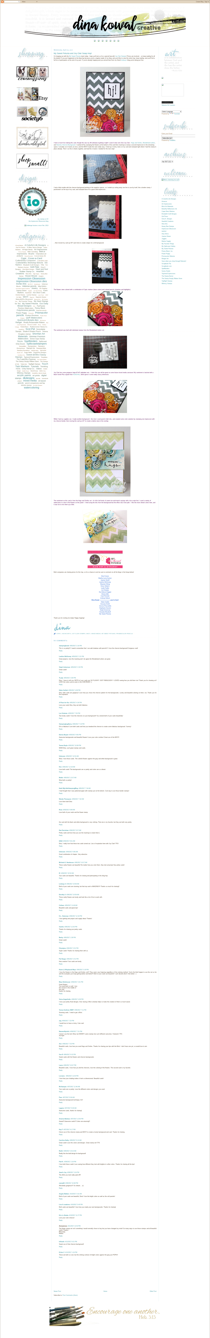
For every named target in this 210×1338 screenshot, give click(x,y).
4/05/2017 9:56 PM (75, 735)
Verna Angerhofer (65, 999)
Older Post (153, 1291)
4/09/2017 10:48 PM (71, 1183)
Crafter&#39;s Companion (25, 260)
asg (60, 1021)
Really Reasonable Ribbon (34, 322)
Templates (44, 357)
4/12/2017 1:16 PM (71, 1252)
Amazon (164, 201)
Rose (60, 810)
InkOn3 (164, 231)
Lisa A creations (64, 1204)
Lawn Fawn (41, 295)
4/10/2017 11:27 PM (75, 1215)
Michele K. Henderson (66, 862)
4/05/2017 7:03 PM (74, 713)
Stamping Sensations (23, 350)
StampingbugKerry (65, 724)
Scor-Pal (30, 329)
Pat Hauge (62, 959)
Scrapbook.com (167, 266)
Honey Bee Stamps (168, 226)
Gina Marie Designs (28, 269)
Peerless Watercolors (25, 308)
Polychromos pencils (26, 310)
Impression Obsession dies (31, 281)
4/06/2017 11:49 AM (71, 905)
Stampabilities (22, 346)
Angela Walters (64, 1194)
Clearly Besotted (28, 256)
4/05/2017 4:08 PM (74, 690)
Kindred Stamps (20, 295)
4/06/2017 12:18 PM (75, 916)
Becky (61, 937)
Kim (60, 767)
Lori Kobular (63, 713)
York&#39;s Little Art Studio (39, 373)
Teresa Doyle (63, 745)
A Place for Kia (64, 702)
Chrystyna (62, 948)
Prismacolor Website (168, 256)
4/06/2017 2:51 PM (72, 959)
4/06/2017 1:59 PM (70, 937)
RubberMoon (24, 327)
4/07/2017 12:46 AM (73, 1086)
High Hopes (36, 273)
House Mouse (31, 276)
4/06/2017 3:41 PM (77, 982)
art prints (36, 375)
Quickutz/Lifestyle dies (27, 320)
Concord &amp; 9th (40, 256)
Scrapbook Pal (166, 263)
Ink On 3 (30, 284)
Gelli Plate (34, 267)
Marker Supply (166, 241)
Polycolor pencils (41, 310)
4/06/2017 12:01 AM (72, 756)
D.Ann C (62, 1252)
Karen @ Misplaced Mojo (67, 969)
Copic (23, 258)
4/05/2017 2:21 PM (78, 656)
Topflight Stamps (34, 364)
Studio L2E (20, 352)
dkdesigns (28, 378)
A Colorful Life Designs (35, 245)
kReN (60, 841)
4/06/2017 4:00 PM (77, 999)
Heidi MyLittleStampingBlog (68, 788)
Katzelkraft (28, 293)
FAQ (42, 265)
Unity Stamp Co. (28, 369)
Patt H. (61, 1161)
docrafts (38, 378)
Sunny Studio (166, 271)
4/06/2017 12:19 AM (68, 767)
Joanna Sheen (21, 290)
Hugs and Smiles (136, 143)
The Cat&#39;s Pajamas (26, 359)
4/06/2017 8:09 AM (69, 810)
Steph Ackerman (64, 667)
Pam (60, 1097)
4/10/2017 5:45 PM (77, 1204)
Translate (177, 114)
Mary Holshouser (64, 982)
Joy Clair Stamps (37, 290)
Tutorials (35, 366)
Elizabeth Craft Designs (31, 265)
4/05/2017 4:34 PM (76, 702)
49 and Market (19, 245)
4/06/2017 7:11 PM (80, 1010)
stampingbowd (64, 646)
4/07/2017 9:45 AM (70, 1108)
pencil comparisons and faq (35, 383)
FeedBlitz (173, 140)
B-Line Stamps (22, 251)
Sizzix (20, 341)
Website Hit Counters (168, 105)
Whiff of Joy (42, 371)
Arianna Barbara (64, 1119)
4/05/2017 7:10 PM (78, 724)
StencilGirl (43, 350)
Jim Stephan (43, 288)
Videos (39, 369)
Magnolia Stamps (41, 297)
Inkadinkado (37, 284)
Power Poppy (21, 313)
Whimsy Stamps (23, 373)
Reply (61, 651)
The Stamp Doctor (167, 276)
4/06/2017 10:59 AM (72, 884)
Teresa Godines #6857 (66, 1010)
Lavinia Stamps (32, 295)
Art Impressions (40, 249)
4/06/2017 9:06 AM (72, 852)
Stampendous (32, 346)
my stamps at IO (43, 219)
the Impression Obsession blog (38, 221)
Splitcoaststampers (37, 343)
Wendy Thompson (65, 799)
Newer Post (57, 1291)
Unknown (62, 756)
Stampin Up (30, 348)
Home (105, 1291)
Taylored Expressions (31, 357)
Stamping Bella (41, 348)
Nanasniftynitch (64, 1031)
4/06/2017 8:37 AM (75, 830)
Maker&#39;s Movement (24, 299)
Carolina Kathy (64, 1140)
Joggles (30, 290)
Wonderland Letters (149, 143)
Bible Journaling (33, 252)
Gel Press (165, 216)
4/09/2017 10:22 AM (70, 1151)
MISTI (25, 297)
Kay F (61, 1129)
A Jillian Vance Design (34, 247)
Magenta (32, 297)
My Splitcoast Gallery (168, 246)
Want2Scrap (34, 371)
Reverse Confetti (31, 324)
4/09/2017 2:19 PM (70, 1161)
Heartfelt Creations (167, 221)
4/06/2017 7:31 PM (76, 1031)
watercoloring (31, 387)
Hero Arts (29, 274)
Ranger (19, 322)
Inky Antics (42, 286)
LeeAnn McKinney (65, 656)
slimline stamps (26, 385)
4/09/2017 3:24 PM (73, 1172)
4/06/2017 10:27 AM (80, 862)
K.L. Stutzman (64, 916)
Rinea (39, 324)
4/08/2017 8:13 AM (75, 1140)
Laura (61, 1065)
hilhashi (61, 1241)
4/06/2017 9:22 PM (70, 1054)
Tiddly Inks (24, 364)
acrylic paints (24, 375)
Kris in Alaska (63, 1215)
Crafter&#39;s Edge (42, 260)
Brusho (31, 254)
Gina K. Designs (167, 219)
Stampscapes (34, 350)
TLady (61, 678)
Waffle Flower (25, 371)
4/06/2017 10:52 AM (67, 873)
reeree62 (62, 1183)
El (59, 873)
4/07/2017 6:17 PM (69, 1129)
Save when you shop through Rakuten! (174, 261)
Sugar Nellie (28, 352)
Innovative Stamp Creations (23, 288)
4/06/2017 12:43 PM (70, 927)
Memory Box (37, 299)
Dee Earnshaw (64, 830)
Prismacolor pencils (124, 633)
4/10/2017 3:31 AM (76, 1194)
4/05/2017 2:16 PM (76, 646)
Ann (60, 1044)
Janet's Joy (62, 1172)
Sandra (61, 927)
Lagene (61, 1108)
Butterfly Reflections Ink (169, 209)
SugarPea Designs (39, 352)
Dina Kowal (95, 600)
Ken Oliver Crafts (39, 293)
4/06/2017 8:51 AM (69, 841)
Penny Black (40, 308)
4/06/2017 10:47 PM (69, 1065)
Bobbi (61, 777)
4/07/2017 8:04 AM (69, 1097)
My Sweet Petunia (30, 303)
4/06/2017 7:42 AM (78, 799)
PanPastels (41, 306)
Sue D (61, 1054)
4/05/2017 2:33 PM (77, 667)
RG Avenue (43, 320)
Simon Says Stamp (37, 339)
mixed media (30, 380)
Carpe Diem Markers (168, 211)
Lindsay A (62, 884)
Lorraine (62, 1076)
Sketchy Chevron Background (65, 145)
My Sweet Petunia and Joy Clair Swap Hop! (73, 53)
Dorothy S (62, 894)
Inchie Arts (21, 284)
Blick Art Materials (167, 206)
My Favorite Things (25, 301)
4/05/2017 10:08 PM (74, 745)
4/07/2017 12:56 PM (77, 1119)
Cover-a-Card (35, 258)
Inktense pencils (29, 286)
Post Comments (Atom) (70, 1295)
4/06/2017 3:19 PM (83, 969)
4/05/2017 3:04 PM (70, 678)
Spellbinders (30, 341)
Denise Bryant (63, 735)
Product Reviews (32, 315)
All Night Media (27, 249)
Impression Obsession (31, 278)
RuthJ (61, 1151)
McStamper (63, 1086)
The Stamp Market (41, 359)
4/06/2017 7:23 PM (68, 1021)
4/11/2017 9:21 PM (71, 1241)
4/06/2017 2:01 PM (72, 948)
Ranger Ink (165, 258)
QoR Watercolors (34, 318)
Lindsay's (124, 60)
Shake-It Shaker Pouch (32, 331)
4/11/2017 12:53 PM (74, 1226)
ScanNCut (21, 329)
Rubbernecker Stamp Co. (39, 327)
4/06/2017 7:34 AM (85, 788)
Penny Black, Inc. (167, 251)
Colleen (61, 905)
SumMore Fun (21, 355)
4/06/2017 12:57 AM (70, 777)
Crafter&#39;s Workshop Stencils (29, 263)
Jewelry (34, 288)
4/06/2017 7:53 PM (68, 1044)
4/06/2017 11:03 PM (72, 1076)
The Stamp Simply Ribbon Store (27, 361)
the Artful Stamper (37, 385)
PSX (34, 306)
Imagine (41, 276)
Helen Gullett (63, 690)
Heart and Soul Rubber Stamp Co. (34, 270)
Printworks (31, 313)
